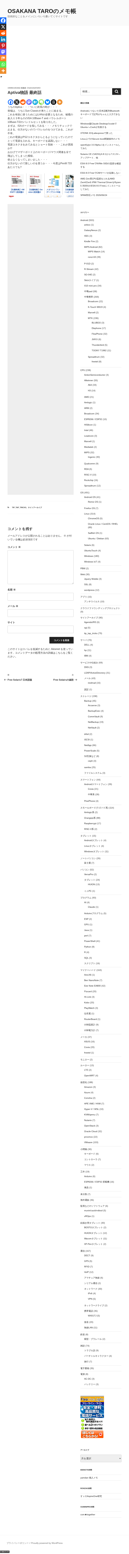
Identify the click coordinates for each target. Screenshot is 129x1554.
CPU (82, 370)
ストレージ (85, 696)
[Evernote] (41, 102)
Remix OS (93, 502)
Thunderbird (98, 345)
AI (85, 902)
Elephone (96, 328)
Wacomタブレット (93, 1238)
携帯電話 (88, 1311)
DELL (87, 644)
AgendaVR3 (90, 622)
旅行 (86, 1361)
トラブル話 (89, 1350)
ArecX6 (87, 975)
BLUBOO (96, 322)
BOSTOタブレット (93, 1227)
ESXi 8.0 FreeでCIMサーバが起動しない (100, 173)
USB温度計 (89, 1024)
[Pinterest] (3, 45)
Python (87, 946)
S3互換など (90, 756)
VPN (90, 1299)
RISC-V (88, 474)
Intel (86, 430)
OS (82, 492)
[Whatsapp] (3, 64)
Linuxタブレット (92, 846)
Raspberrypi (90, 823)
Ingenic (91, 457)
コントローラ (90, 1159)
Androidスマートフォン (95, 784)
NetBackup (93, 722)
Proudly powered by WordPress (47, 1543)
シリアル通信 (90, 1283)
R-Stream (89, 269)
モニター (84, 1059)
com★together (87, 1514)
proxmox (88, 1137)
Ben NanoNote (91, 980)
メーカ (83, 1037)
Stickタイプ (89, 280)
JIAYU (95, 339)
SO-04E (88, 274)
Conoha (88, 1098)
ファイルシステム (93, 773)
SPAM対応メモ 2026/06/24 (93, 195)
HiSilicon (88, 424)
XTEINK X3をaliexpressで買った (96, 133)
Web (82, 574)
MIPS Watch (94, 251)
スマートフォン (88, 779)
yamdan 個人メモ (89, 1477)
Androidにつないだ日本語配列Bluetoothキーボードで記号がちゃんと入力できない (100, 114)
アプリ (83, 597)
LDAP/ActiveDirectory (94, 673)
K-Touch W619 (95, 307)
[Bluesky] (47, 102)
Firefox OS (89, 508)
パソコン (84, 869)
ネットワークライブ (94, 1305)
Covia (91, 789)
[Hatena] (35, 102)
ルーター (84, 1065)
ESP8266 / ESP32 (93, 419)
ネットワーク (90, 1289)
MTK (90, 318)
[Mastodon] (29, 102)
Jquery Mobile (91, 579)
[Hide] (1, 77)
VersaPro (88, 874)
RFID (86, 1266)
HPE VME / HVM (92, 1103)
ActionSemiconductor (94, 375)
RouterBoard (90, 1019)
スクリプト (89, 963)
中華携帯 (88, 297)
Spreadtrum (94, 357)
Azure (87, 1092)
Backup (88, 701)
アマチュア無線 (92, 1277)
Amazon (88, 1087)
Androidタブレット (93, 840)
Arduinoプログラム (93, 913)
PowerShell (89, 941)
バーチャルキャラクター (96, 1356)
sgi (85, 627)
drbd (86, 734)
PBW (82, 568)
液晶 (86, 1187)
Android (84, 220)
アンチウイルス (92, 601)
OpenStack (89, 1125)
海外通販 (84, 1200)
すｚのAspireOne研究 (91, 1496)
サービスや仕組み (89, 662)
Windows (88, 556)
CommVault (93, 716)
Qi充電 (87, 1013)
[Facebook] (10, 102)
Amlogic (88, 402)
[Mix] (3, 58)
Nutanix (88, 1120)
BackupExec (94, 711)
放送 (86, 1322)
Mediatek (88, 447)
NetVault (92, 727)
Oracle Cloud (90, 1131)
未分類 (83, 1194)
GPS (86, 1261)
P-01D (87, 263)
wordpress (89, 590)
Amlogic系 (89, 812)
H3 (89, 390)
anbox (87, 224)
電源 (82, 1374)
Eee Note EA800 (92, 985)
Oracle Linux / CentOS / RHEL (103, 524)
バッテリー (89, 1384)
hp (85, 650)
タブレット (85, 836)
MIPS (87, 452)
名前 (12, 589)
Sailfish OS (93, 533)
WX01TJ (92, 1315)
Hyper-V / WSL (91, 1109)
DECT (87, 1255)
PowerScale (90, 750)
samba (87, 767)
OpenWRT (89, 1075)
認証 (86, 689)
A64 (90, 385)
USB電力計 (89, 1030)
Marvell (91, 312)
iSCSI (87, 739)
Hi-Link (87, 997)
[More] (59, 102)
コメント (14, 547)
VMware (88, 1142)
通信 (82, 1251)
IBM (86, 655)
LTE (86, 1070)
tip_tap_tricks (19, 507)
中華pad (88, 291)
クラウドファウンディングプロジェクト (100, 608)
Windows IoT (90, 561)
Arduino (88, 1176)
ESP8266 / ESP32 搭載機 (96, 1182)
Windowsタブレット (94, 851)
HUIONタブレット (93, 1233)
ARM (86, 408)
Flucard (88, 991)
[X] (17, 102)
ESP (86, 919)
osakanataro (34, 88)
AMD (86, 397)
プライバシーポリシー (18, 1543)
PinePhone (89, 801)
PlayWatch (89, 1008)
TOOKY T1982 (99, 350)
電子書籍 (84, 1368)
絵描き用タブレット (90, 1223)
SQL (86, 958)
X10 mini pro (90, 285)
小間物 (83, 1149)
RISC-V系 (89, 829)
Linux (87, 513)
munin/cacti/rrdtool (93, 1210)
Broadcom (93, 301)
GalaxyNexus (90, 230)
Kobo (86, 1002)
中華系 (91, 794)
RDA (86, 469)
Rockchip (88, 480)
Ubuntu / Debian (96, 538)
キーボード (89, 1153)
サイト (11, 622)
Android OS (90, 497)
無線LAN (88, 1327)
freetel (95, 361)
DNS (86, 667)
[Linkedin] (3, 39)
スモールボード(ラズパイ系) (94, 807)
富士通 (87, 863)
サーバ (83, 640)
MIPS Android (91, 247)
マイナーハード (88, 970)
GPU (86, 924)
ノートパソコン (88, 858)
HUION (91, 884)
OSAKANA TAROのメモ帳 (42, 11)
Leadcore (89, 436)
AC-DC (87, 1379)
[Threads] (53, 102)
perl (86, 935)
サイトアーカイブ (35, 507)
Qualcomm (89, 463)
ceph (90, 761)
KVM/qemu (89, 1114)
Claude (91, 907)
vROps (87, 1216)
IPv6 (90, 1293)
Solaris (87, 545)
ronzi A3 (92, 257)
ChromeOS (93, 518)
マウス (87, 1165)
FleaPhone (97, 334)
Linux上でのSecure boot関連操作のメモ (100, 139)
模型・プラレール (93, 1339)
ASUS (87, 1041)
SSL (86, 584)
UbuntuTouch (90, 550)
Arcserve (92, 705)
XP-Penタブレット (93, 1244)
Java (86, 930)
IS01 (86, 236)
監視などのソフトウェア (92, 1206)
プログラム (85, 897)
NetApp (88, 745)
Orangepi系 (90, 818)
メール (13, 606)
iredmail (92, 683)
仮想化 (83, 1082)
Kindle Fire (89, 241)
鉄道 (82, 1334)
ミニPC (88, 891)
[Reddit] (23, 102)
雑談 (82, 1345)
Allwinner (88, 380)
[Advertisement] (64, 63)
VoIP (86, 1272)
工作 (82, 1171)
